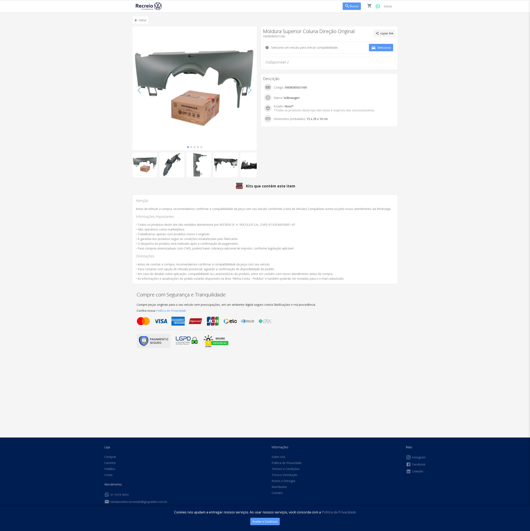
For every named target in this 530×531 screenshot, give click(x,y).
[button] (140, 20)
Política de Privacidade (339, 512)
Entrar (388, 6)
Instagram (419, 457)
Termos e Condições (286, 469)
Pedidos (109, 469)
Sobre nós (278, 457)
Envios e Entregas (283, 481)
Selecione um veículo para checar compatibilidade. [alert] (263, 22)
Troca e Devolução (284, 475)
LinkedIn (417, 471)
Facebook (418, 464)
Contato (277, 493)
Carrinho (110, 463)
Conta (108, 475)
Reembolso (279, 487)
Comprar (110, 457)
